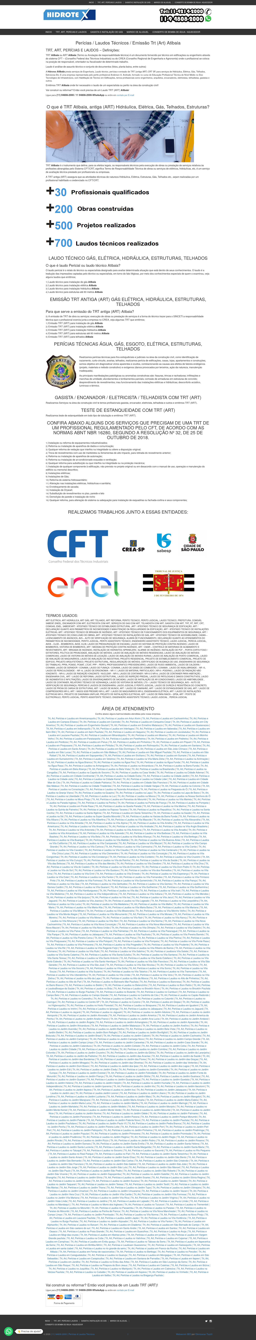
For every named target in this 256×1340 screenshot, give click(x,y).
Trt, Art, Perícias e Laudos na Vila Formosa (79, 880)
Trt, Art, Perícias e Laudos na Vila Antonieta (72, 829)
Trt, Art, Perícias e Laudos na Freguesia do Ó (163, 789)
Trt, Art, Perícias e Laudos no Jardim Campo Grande (173, 1039)
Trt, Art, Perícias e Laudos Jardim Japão (118, 1218)
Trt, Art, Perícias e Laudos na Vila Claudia (107, 850)
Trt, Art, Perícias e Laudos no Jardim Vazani (165, 1191)
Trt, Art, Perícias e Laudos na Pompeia (188, 802)
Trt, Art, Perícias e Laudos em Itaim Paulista (80, 732)
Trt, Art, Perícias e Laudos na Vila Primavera (70, 944)
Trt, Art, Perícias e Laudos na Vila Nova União (85, 927)
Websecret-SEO (183, 1334)
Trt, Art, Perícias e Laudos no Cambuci (157, 992)
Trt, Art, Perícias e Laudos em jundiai (146, 1234)
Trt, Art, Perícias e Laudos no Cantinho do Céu (134, 995)
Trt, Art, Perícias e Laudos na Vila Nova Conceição (89, 924)
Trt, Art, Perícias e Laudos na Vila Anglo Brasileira (181, 826)
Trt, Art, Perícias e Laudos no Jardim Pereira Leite (93, 1126)
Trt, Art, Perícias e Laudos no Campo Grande (84, 995)
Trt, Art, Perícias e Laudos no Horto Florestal (90, 1005)
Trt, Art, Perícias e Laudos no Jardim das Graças (173, 1059)
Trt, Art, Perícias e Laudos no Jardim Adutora (147, 1012)
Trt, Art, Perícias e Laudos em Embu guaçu (93, 1241)
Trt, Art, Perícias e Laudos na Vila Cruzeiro (178, 856)
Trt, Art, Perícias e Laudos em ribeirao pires (102, 1234)
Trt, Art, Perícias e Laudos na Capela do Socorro (84, 772)
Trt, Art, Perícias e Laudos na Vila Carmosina (128, 846)
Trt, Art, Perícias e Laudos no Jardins (88, 1201)
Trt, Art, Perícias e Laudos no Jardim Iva (114, 1089)
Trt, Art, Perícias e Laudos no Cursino (120, 1002)
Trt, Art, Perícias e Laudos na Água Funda (158, 762)
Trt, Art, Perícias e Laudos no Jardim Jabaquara (162, 1089)
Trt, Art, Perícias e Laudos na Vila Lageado (126, 900)
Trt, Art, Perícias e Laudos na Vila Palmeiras (105, 931)
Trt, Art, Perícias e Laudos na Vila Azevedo (101, 833)
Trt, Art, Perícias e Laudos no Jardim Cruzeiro (81, 1052)
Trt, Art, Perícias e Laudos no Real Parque (71, 1153)
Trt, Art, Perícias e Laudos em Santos (157, 1228)
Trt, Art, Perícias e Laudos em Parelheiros (124, 738)
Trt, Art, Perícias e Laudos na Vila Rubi (79, 951)
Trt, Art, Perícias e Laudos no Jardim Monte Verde (95, 1110)
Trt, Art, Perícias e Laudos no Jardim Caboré (126, 1035)
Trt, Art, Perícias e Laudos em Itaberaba (156, 728)
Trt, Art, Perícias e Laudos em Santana (181, 745)
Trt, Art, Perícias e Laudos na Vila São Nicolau (130, 964)
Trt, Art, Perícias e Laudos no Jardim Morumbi (147, 1110)
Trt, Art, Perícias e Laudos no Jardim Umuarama (115, 1191)
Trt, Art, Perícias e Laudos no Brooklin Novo (137, 988)
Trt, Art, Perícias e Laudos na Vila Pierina (159, 937)
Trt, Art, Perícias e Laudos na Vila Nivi (98, 921)
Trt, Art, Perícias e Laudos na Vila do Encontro (116, 867)
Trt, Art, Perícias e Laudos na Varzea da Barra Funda (149, 816)
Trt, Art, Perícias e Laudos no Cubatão (86, 1272)
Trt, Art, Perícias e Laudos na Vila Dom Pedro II (166, 867)
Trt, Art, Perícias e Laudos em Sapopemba (80, 755)
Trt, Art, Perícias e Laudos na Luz (98, 796)
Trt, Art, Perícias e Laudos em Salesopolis (170, 1245)
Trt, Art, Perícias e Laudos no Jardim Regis (153, 1137)
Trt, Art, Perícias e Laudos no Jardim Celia (164, 1045)
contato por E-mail (125, 95)
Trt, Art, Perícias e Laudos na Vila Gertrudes (104, 884)
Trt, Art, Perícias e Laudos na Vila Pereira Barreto (178, 934)
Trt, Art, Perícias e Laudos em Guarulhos (127, 1231)
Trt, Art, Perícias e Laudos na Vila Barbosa (148, 833)
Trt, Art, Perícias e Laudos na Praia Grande (81, 1231)
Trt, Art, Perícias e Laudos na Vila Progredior (118, 944)
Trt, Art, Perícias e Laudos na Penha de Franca (95, 1211)
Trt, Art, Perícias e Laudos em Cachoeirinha (165, 718)
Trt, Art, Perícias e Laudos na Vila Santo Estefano (146, 958)
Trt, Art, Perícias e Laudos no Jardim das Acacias (124, 1056)
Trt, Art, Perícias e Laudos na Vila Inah (160, 890)
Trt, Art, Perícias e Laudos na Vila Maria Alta (79, 907)
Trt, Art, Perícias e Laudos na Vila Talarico (125, 971)
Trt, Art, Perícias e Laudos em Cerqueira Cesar (146, 721)
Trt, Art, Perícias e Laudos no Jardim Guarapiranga (113, 1079)
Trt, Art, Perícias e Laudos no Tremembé (187, 1204)
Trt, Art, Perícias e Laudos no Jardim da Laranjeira (183, 1052)
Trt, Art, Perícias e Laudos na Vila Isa (110, 897)
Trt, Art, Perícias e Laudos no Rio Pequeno (187, 1150)
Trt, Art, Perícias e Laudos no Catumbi (153, 998)
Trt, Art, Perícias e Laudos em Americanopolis (72, 718)
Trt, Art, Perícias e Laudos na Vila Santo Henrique (90, 961)
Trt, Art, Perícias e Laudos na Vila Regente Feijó (92, 948)
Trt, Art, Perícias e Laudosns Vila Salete (167, 951)
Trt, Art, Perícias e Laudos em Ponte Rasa (71, 806)
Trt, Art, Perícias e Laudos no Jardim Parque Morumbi (169, 1116)
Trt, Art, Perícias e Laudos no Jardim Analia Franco (82, 1018)
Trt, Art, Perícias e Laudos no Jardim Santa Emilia (118, 1143)
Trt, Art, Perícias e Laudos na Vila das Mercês (91, 863)
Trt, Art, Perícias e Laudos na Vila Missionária (110, 910)
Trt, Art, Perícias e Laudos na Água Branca (69, 762)
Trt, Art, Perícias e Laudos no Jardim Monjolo (151, 1106)
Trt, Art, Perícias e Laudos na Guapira (94, 792)
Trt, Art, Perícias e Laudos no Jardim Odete (125, 1113)
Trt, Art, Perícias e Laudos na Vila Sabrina (123, 951)
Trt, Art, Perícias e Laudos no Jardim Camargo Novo (116, 1039)
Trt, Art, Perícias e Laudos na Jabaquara (82, 934)
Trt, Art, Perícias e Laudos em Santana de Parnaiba (133, 1258)
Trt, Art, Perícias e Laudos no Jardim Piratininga (179, 1130)
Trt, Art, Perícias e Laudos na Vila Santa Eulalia (106, 954)
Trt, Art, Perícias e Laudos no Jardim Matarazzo (116, 1025)
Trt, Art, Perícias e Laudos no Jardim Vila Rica (105, 1197)
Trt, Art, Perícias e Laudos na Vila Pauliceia (128, 934)
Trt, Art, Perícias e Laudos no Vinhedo (168, 1272)
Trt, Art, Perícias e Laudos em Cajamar (167, 1238)
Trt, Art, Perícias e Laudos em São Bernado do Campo (171, 1224)
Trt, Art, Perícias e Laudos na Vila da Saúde (155, 860)
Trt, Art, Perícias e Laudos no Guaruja (107, 1255)
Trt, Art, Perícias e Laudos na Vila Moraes (150, 914)
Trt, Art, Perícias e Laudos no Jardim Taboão (164, 1180)
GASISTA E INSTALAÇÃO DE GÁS (137, 2)
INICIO (91, 2)
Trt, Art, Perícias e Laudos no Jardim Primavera (115, 1133)
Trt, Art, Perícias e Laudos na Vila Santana (155, 954)
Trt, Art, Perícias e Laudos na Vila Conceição (143, 853)
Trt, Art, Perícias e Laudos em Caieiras (149, 1265)
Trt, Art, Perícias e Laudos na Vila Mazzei (140, 843)
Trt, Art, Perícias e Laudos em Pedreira (167, 738)
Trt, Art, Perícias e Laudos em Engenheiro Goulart (83, 725)
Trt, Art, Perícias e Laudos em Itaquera (125, 732)
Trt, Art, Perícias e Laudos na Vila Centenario (154, 850)
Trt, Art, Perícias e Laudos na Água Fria (114, 762)
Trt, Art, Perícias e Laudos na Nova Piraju (181, 1214)
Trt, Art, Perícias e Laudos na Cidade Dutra (119, 775)
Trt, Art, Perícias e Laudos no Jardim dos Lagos (164, 1066)
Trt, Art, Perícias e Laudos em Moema (147, 735)
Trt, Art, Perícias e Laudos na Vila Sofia (106, 968)
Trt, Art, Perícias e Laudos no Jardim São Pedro (97, 1170)
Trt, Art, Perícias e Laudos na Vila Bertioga (175, 836)
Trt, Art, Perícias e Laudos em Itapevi (180, 1258)
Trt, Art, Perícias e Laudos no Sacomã (144, 1150)
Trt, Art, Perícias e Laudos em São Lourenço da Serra (159, 1261)
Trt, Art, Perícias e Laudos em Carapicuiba (82, 1258)
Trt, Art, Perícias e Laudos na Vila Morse (80, 917)
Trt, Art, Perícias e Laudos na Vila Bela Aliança (126, 836)
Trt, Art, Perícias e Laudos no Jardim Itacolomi (181, 1086)
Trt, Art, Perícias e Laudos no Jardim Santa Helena (172, 1143)
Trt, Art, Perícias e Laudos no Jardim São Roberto (150, 1170)
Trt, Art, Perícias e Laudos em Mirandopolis (103, 735)
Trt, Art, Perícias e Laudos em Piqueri (171, 742)
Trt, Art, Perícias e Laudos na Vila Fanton (92, 877)
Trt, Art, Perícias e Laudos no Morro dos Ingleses (97, 1204)
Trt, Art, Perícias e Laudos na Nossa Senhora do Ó (183, 796)
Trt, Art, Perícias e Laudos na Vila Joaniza (81, 900)
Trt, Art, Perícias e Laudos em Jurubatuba (168, 732)
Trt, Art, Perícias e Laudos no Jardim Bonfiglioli (143, 1032)
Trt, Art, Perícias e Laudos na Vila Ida (118, 890)
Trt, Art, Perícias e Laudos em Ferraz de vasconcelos (87, 1251)
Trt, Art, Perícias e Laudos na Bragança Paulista (138, 1275)
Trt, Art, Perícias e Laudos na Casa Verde (133, 772)
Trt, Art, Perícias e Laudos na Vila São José (81, 964)
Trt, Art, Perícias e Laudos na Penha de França (142, 802)
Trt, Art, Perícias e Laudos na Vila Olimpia (133, 927)
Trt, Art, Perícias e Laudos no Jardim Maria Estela (172, 1100)
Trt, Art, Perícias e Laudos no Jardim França (81, 1076)
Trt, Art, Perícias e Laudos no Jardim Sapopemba (95, 1174)
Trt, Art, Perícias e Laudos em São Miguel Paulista (145, 752)
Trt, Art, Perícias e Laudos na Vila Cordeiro (131, 856)
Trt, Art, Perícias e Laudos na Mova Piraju (68, 799)
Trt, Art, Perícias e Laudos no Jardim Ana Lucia (135, 1018)
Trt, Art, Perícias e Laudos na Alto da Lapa (78, 978)
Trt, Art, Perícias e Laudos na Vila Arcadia (165, 829)
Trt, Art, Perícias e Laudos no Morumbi (70, 1208)
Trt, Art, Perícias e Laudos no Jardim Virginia (154, 1197)
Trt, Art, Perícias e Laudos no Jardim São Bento (161, 1157)
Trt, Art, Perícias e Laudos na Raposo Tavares (104, 809)
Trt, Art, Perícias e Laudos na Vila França (175, 880)
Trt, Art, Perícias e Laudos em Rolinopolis (137, 745)
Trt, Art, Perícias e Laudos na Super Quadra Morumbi (92, 816)
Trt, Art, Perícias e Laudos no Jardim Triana (82, 1187)
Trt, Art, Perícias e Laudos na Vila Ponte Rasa (185, 941)
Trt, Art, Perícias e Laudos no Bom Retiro (170, 985)
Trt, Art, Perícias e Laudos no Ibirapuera (135, 1005)
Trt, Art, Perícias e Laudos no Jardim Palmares (173, 1113)
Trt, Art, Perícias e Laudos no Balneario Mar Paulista (110, 981)
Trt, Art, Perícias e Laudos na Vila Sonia (150, 968)
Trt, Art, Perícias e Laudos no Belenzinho (125, 985)
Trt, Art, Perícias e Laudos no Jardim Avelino (165, 1025)
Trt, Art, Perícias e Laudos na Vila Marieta (170, 799)
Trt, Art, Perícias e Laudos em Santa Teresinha (127, 813)
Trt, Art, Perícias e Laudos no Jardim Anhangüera (122, 1022)
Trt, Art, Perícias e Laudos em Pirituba (94, 745)
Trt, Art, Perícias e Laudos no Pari (112, 1153)
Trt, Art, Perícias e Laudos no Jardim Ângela (71, 1022)
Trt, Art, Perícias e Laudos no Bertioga (136, 1251)
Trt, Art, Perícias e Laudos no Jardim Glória (127, 1076)
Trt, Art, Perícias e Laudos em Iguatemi (178, 1005)
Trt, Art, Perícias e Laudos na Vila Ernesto (118, 873)
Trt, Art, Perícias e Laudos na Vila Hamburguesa (72, 890)
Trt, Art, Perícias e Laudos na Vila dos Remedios (146, 870)
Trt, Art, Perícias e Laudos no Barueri (79, 1224)
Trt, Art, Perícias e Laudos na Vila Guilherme (134, 887)
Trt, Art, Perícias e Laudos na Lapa (134, 792)
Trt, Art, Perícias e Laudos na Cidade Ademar (181, 772)
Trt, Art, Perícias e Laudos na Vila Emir (74, 873)
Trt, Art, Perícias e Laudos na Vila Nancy (165, 917)
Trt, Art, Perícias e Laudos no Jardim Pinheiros (128, 1130)
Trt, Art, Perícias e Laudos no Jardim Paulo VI (102, 1123)
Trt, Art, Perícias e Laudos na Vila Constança (84, 856)
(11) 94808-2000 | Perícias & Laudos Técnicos (73, 1334)
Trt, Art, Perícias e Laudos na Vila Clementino (95, 853)
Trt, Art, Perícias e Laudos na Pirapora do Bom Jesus (99, 1265)
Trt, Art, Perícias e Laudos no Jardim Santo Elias (109, 1157)
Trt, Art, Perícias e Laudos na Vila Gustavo (97, 870)
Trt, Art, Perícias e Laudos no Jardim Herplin (98, 1083)
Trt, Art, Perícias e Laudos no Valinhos (125, 1238)
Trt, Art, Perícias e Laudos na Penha (97, 802)
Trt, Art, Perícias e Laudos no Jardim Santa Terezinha (160, 1153)
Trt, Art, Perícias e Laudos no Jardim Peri (142, 1126)
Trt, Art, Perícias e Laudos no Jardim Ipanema (88, 1086)
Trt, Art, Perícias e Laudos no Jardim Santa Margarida (123, 1147)
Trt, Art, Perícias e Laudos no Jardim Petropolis (77, 1130)
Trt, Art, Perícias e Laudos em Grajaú (161, 1002)
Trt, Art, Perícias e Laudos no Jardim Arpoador (104, 1221)
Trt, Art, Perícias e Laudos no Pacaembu (112, 1208)
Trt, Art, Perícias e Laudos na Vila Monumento (103, 914)
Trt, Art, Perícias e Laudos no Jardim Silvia (80, 1177)
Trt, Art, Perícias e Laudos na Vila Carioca (81, 846)
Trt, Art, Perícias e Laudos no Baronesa (160, 981)
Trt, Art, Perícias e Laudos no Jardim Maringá (163, 1103)
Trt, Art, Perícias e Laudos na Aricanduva (132, 765)
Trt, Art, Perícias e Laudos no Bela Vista (109, 769)
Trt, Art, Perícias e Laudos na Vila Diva (183, 863)
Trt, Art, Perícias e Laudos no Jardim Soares (127, 1177)
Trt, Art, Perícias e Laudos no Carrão (113, 998)
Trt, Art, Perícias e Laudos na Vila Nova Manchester (145, 924)
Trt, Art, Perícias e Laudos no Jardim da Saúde (176, 1056)
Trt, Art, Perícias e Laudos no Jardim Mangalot (177, 1096)
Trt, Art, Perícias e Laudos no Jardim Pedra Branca (154, 1123)
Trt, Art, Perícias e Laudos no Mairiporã (111, 1268)
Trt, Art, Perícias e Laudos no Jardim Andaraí (184, 1018)
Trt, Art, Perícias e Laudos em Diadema (120, 1224)
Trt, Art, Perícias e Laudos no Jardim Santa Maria (178, 1147)
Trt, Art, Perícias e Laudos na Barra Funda (177, 765)
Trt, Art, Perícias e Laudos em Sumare (166, 755)
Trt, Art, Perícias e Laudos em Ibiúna (190, 1265)
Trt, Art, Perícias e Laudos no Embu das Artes (105, 1261)
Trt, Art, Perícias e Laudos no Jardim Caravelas (119, 1042)
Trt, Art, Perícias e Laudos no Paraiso (154, 1208)
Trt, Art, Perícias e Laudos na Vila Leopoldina (175, 900)
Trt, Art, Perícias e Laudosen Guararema (125, 1245)
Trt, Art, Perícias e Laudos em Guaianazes (187, 725)
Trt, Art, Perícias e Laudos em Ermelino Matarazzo (136, 725)
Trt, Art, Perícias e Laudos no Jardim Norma (78, 1113)
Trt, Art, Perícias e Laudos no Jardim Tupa (129, 1187)
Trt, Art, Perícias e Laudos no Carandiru (71, 998)
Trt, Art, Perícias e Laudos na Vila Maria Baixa (128, 907)
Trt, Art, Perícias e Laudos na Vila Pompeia (136, 941)
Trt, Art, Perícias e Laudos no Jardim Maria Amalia (118, 1100)
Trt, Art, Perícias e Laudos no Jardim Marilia (116, 1103)
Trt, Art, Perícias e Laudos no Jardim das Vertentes (171, 1062)
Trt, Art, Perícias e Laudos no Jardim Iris (134, 1086)
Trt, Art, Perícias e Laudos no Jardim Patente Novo (113, 1120)
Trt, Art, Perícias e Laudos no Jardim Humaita (146, 1083)
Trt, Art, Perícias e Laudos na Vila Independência (91, 894)
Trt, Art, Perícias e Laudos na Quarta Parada (118, 806)
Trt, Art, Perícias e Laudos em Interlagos (113, 728)
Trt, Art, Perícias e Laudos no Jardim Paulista (165, 1120)
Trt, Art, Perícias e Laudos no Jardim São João (162, 1164)
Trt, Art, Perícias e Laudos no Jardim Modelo (103, 1106)
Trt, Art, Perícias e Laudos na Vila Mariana (176, 907)
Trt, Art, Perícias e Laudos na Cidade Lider (145, 779)
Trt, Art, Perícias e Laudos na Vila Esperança (165, 873)
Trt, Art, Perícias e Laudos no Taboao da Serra (141, 1241)
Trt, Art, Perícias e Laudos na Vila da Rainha (107, 860)
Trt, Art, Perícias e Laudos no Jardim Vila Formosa (160, 1194)
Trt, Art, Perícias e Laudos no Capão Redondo (184, 995)
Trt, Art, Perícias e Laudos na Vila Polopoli (90, 941)
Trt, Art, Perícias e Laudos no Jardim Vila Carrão (106, 1194)
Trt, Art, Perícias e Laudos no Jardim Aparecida (174, 1022)
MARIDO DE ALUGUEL (162, 2)
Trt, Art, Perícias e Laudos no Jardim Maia (129, 1096)
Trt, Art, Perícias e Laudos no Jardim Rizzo (86, 1140)
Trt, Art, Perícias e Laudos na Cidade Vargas (136, 786)
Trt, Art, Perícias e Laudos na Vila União (109, 975)
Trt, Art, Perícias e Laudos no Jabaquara (141, 1008)
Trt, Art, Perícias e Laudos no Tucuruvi (144, 1204)
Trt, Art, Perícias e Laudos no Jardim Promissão (167, 1133)
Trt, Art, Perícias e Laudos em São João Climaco (161, 748)
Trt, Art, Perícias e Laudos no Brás (94, 988)
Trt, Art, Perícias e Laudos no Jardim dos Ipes (114, 1066)
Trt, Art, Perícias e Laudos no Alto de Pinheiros (174, 978)
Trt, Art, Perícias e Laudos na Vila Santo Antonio (93, 958)
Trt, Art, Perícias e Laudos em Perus (88, 742)
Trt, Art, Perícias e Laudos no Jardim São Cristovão (162, 1160)
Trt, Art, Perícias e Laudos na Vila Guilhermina (183, 887)
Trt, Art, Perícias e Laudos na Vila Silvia (177, 964)
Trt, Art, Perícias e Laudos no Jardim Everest (82, 1072)
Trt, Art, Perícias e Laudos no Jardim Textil (147, 1184)
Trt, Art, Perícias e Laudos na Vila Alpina (106, 823)
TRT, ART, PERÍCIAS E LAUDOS (109, 2)
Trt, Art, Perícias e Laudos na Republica (150, 809)
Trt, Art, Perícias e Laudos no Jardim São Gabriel (110, 1164)
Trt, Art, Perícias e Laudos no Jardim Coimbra (143, 1049)
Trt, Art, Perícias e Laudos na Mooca (137, 796)
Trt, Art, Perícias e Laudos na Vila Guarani (87, 887)
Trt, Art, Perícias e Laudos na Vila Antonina (118, 829)
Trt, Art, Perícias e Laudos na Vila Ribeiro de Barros (146, 948)
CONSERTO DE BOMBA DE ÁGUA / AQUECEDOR (193, 2)
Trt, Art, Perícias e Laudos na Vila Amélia (151, 823)
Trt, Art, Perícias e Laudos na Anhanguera (87, 765)
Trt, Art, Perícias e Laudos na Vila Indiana (141, 894)
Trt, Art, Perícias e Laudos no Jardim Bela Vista (150, 1029)
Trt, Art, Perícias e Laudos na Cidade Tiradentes (86, 786)
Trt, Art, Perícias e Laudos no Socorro (102, 1150)
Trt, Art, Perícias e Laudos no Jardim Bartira (101, 1029)
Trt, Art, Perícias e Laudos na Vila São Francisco (142, 961)
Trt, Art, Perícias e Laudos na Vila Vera (152, 975)
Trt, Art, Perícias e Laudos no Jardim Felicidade (132, 1072)
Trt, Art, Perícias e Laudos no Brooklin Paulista (185, 988)
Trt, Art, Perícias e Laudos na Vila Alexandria (176, 819)
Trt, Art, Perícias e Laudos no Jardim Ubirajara (177, 1187)
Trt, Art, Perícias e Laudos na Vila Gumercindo (128, 880)
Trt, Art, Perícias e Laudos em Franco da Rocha (152, 1248)
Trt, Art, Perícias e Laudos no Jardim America (132, 1015)
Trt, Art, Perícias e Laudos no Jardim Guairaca (176, 1076)
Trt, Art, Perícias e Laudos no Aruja (168, 1231)
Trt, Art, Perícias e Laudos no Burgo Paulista (71, 992)
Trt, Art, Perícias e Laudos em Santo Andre (114, 1228)
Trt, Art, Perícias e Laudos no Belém (84, 985)
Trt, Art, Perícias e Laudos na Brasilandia (153, 769)
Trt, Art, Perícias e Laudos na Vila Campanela (93, 843)
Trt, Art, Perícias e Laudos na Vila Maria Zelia (140, 759)
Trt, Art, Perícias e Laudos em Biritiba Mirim (79, 1245)
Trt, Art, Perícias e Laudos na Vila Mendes (186, 894)
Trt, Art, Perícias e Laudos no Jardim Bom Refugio (91, 1032)
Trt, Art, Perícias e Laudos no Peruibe (177, 1251)
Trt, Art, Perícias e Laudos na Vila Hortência (163, 1218)
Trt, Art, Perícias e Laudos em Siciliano (124, 755)
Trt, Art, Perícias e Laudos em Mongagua (150, 1255)
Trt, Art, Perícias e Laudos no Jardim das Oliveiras (117, 1062)
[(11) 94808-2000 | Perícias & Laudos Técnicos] (70, 14)
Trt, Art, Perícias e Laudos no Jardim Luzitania (81, 1096)
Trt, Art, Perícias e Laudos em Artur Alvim (119, 718)
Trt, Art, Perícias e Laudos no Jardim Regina (106, 1137)
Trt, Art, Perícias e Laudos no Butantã (115, 992)
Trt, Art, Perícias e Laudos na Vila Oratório (179, 927)
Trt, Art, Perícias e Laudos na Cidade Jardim (166, 775)
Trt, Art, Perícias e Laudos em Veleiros (95, 759)
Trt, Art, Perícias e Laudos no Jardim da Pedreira (71, 1056)
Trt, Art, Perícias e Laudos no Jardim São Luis (103, 1167)
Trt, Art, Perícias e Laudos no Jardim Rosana (180, 1140)
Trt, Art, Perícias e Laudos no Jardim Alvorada (83, 1015)
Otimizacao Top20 (203, 1334)
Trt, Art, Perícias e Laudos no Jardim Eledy (94, 1069)
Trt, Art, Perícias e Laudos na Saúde (172, 813)
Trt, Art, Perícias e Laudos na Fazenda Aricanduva (112, 789)
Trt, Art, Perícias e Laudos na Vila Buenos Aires (155, 840)
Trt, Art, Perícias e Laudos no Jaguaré (102, 1012)
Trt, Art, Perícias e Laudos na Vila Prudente (166, 944)
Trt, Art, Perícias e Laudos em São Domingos (111, 748)
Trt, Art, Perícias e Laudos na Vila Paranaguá (153, 931)
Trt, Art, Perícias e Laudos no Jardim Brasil (79, 1035)
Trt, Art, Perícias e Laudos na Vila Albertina (82, 819)
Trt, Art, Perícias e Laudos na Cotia (85, 1238)
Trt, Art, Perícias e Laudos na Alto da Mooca (125, 978)
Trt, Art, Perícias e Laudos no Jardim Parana (116, 1116)
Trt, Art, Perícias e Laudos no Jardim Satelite (146, 1174)
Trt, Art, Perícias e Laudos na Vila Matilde (107, 840)
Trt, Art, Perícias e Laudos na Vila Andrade (131, 826)
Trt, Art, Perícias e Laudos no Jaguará (183, 1008)
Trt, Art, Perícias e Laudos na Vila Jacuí (152, 897)
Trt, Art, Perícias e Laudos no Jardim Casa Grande (172, 1042)
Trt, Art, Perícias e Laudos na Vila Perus (115, 937)
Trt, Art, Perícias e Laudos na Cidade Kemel (98, 779)
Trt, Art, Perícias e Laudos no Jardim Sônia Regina (178, 1177)
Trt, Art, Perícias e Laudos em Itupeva (127, 1272)
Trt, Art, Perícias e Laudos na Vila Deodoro (139, 863)
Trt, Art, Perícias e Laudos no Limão (169, 1201)
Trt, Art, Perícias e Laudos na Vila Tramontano (173, 971)
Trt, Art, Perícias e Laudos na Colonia (180, 786)
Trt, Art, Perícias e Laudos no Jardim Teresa (100, 1184)
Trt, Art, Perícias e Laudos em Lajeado (129, 1201)
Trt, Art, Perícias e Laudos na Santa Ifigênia (79, 813)
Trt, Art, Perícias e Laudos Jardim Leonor (97, 1093)
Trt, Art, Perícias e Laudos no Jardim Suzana (115, 1180)
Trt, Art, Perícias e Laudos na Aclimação (187, 759)
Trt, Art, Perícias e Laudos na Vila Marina (164, 806)
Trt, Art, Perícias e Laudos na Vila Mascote (129, 819)
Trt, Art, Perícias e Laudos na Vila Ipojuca (68, 897)
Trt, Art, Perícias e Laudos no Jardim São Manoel (154, 1167)
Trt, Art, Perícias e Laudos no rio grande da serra (100, 1248)
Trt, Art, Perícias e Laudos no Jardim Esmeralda (144, 1069)
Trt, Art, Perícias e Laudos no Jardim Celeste (116, 1045)
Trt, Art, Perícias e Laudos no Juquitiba (69, 1268)
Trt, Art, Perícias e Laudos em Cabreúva (154, 1268)
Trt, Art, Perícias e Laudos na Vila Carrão (175, 846)
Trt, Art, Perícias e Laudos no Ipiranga (98, 1008)
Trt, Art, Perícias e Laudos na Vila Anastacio (84, 826)
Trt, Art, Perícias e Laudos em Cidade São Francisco (140, 782)
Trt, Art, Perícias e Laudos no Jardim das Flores (121, 1059)
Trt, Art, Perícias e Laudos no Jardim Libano (143, 1093)
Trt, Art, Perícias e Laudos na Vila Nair (123, 917)
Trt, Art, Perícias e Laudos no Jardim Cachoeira (176, 1035)
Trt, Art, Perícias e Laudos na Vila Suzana (80, 971)
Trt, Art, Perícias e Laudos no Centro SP (79, 1002)
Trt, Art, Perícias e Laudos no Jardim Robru (132, 1140)
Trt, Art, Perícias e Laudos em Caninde (100, 721)
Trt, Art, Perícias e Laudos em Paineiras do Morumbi (119, 799)
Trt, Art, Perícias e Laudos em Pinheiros (130, 742)
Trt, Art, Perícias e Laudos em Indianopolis (68, 728)
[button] (8, 1331)
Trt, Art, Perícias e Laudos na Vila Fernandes (138, 877)
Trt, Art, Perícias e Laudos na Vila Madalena (106, 904)
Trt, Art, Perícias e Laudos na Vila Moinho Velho (161, 910)
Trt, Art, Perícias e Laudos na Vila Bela (80, 836)
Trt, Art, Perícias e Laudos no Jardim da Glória (131, 1052)
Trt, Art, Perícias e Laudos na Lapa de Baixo (177, 792)
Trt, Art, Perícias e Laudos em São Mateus (95, 752)
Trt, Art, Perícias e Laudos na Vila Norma (141, 921)
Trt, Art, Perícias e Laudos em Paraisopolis (78, 738)
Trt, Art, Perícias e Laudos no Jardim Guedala (165, 1079)
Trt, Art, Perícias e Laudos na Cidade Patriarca (86, 782)
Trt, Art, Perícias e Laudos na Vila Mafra (151, 904)
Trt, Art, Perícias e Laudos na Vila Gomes (150, 884)
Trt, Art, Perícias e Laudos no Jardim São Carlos (108, 1160)
